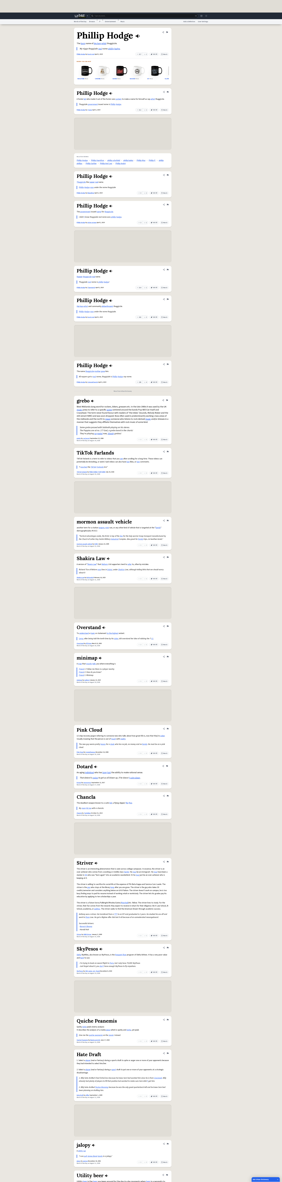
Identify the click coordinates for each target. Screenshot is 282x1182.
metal (100, 433)
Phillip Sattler (91, 163)
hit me (88, 808)
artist (103, 43)
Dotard (79, 783)
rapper (92, 182)
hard (82, 957)
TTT (115, 914)
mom (84, 808)
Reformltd (90, 577)
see (121, 458)
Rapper (80, 276)
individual (89, 772)
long (104, 772)
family (158, 527)
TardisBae (87, 813)
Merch (165, 54)
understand (84, 633)
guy (88, 887)
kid (85, 99)
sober (162, 735)
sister (116, 638)
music (79, 409)
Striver (79, 934)
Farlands (100, 467)
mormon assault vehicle (84, 544)
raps (92, 187)
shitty (80, 1151)
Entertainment (110, 21)
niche (84, 1026)
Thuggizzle (81, 182)
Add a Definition (189, 21)
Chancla (79, 813)
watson (85, 1161)
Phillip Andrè (120, 163)
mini (107, 527)
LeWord (87, 680)
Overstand (80, 643)
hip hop (97, 43)
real (100, 48)
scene (109, 409)
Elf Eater (89, 643)
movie (111, 1035)
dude (112, 744)
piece (108, 1030)
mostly (89, 663)
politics (97, 909)
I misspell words (93, 382)
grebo (79, 438)
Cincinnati (158, 1078)
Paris (112, 963)
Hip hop (80, 306)
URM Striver (87, 934)
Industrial (115, 539)
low (128, 461)
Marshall (124, 902)
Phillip (112, 104)
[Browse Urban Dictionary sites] (81, 16)
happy (103, 744)
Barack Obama (86, 926)
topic (93, 633)
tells (94, 663)
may (134, 872)
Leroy (81, 638)
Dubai (109, 569)
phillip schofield (113, 160)
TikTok (93, 467)
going (95, 777)
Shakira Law (80, 577)
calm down (135, 777)
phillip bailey (128, 160)
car (84, 1151)
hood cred (91, 54)
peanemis (99, 1035)
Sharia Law (91, 564)
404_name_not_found (92, 971)
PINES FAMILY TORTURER (97, 472)
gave (103, 371)
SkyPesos (80, 971)
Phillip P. (152, 160)
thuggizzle (109, 211)
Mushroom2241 (95, 1040)
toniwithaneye (90, 752)
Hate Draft (80, 1095)
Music (123, 21)
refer (130, 564)
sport (114, 1069)
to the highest (112, 633)
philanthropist (107, 306)
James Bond (92, 1156)
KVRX (96, 544)
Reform (105, 564)
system (118, 99)
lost (109, 772)
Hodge (118, 104)
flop (130, 803)
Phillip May (141, 160)
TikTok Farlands (82, 472)
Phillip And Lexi (106, 163)
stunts (100, 1156)
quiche (91, 1035)
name (99, 211)
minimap (79, 680)
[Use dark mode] (206, 16)
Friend (81, 669)
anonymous (87, 783)
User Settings (203, 21)
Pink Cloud (80, 752)
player (87, 1060)
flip (127, 803)
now (99, 569)
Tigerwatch (91, 287)
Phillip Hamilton (97, 160)
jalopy (79, 1161)
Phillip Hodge (81, 54)
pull (85, 1156)
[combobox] (144, 16)
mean (107, 419)
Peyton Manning (101, 1087)
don (101, 966)
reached (84, 467)
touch (113, 739)
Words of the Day (80, 21)
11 (152, 638)
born (83, 43)
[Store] (201, 16)
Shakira (121, 569)
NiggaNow (91, 193)
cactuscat (86, 438)
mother (97, 371)
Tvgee (90, 110)
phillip (111, 48)
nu (95, 433)
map (80, 663)
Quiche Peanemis (82, 1040)
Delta (79, 954)
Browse (92, 21)
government (93, 104)
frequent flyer (120, 954)
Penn (87, 917)
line (121, 536)
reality (122, 739)
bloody (111, 433)
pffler (87, 1095)
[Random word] (195, 16)
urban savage (92, 222)
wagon (101, 527)
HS (86, 875)
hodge (117, 48)
